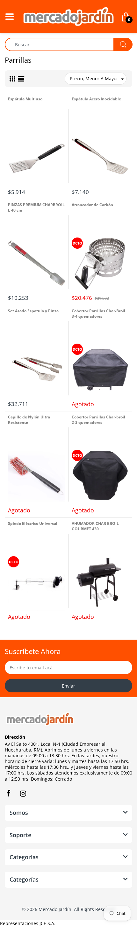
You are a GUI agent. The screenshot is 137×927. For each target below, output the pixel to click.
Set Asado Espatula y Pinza (33, 311)
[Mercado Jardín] (68, 16)
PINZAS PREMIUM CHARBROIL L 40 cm (36, 207)
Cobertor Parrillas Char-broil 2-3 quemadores (98, 419)
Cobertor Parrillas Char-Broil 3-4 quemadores (98, 313)
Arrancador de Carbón (92, 204)
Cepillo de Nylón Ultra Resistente (29, 419)
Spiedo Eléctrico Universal (32, 523)
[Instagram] (22, 793)
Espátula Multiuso (25, 99)
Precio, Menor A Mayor (94, 78)
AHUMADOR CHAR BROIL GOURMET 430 (95, 526)
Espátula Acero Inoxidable (96, 99)
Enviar (68, 686)
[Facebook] (8, 793)
